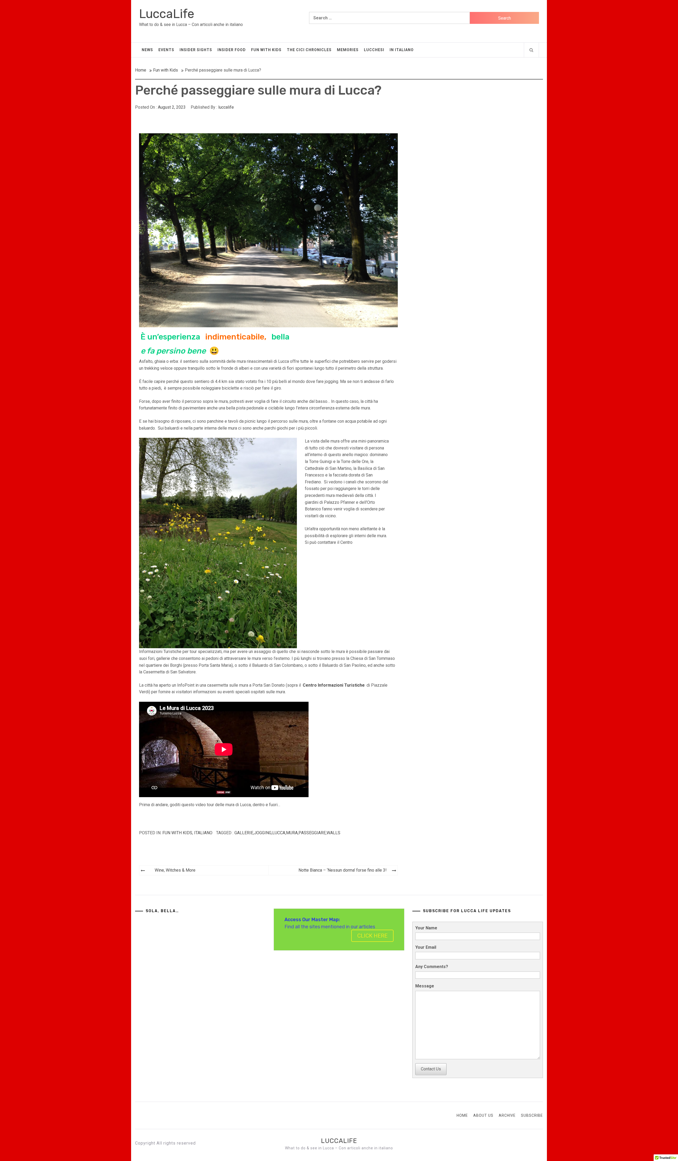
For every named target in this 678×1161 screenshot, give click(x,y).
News (147, 50)
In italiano (402, 50)
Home (462, 1115)
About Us (483, 1115)
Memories (348, 50)
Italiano (203, 832)
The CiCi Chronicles (309, 50)
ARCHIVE (507, 1115)
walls (333, 832)
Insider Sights (196, 50)
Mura (292, 832)
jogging (262, 832)
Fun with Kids (266, 50)
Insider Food (231, 50)
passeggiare (312, 832)
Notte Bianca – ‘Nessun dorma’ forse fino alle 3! (342, 870)
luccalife (226, 107)
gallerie (243, 832)
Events (166, 50)
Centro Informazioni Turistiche (334, 685)
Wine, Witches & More (175, 870)
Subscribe (532, 1115)
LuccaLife (166, 14)
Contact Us (431, 1068)
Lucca (278, 832)
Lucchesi (374, 50)
